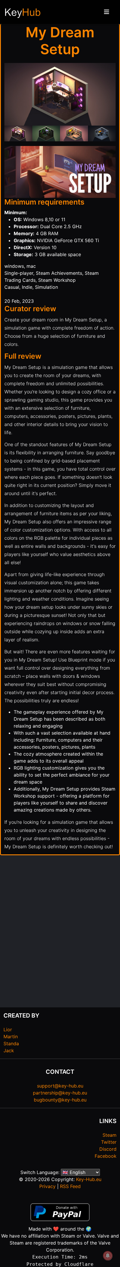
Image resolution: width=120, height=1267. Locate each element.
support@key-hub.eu (60, 1086)
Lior (7, 1029)
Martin (10, 1036)
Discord (108, 1149)
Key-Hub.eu (88, 1179)
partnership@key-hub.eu (60, 1093)
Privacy (47, 1186)
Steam (110, 1135)
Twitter (109, 1142)
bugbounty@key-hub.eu (60, 1100)
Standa (11, 1043)
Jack (8, 1050)
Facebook (106, 1156)
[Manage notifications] (107, 1255)
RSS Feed (70, 1186)
